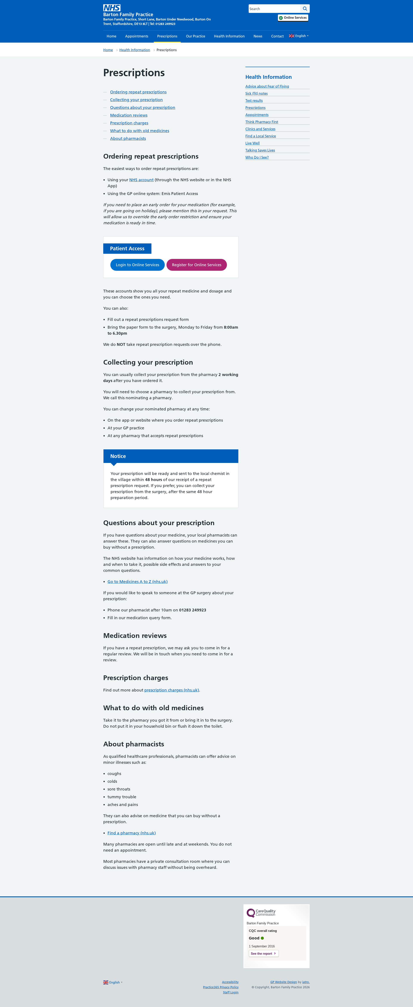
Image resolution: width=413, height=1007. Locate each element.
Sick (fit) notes (256, 93)
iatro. (306, 982)
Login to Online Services (137, 264)
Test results (254, 100)
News (258, 36)
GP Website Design (283, 982)
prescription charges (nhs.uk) (171, 690)
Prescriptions (167, 36)
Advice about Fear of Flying (267, 86)
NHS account (141, 179)
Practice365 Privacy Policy (221, 987)
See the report (261, 953)
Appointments (136, 36)
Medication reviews (128, 115)
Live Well (252, 143)
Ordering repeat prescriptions (138, 92)
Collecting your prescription (136, 99)
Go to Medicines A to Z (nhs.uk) (138, 581)
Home (111, 36)
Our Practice (195, 36)
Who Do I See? (257, 157)
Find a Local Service (260, 136)
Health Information (229, 36)
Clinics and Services (260, 129)
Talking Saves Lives (260, 150)
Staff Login (231, 992)
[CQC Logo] (261, 916)
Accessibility (230, 982)
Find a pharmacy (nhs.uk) (132, 833)
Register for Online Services (196, 264)
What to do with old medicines (139, 130)
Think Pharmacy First (261, 122)
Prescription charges (129, 123)
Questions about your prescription (142, 107)
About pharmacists (128, 138)
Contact (277, 36)
